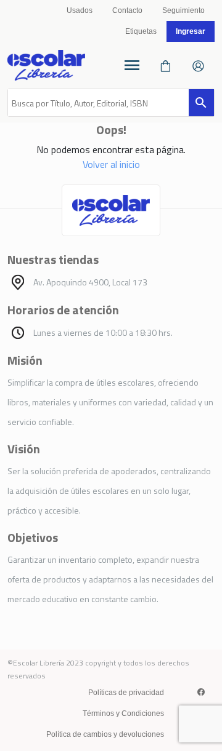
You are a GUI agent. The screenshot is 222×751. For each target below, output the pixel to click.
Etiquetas (141, 31)
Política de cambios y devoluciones (105, 734)
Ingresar (190, 31)
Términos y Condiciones (123, 713)
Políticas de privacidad (126, 692)
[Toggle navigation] (132, 65)
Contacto (127, 10)
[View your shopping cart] (165, 65)
